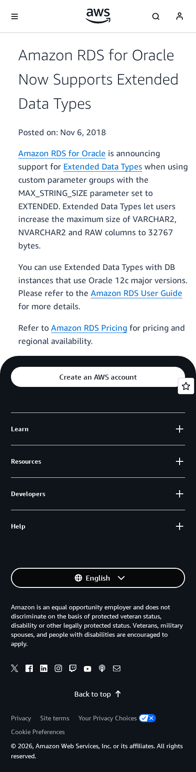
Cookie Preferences (38, 731)
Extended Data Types (102, 166)
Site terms (54, 718)
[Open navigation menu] (14, 16)
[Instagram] (58, 670)
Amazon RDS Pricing (89, 328)
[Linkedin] (43, 670)
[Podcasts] (102, 670)
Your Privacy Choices (107, 718)
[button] (98, 377)
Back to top (92, 693)
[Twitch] (73, 670)
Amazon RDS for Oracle (62, 153)
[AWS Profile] (179, 16)
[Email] (116, 670)
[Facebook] (29, 670)
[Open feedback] (186, 386)
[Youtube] (87, 670)
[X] (14, 670)
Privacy (21, 718)
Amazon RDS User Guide (136, 293)
